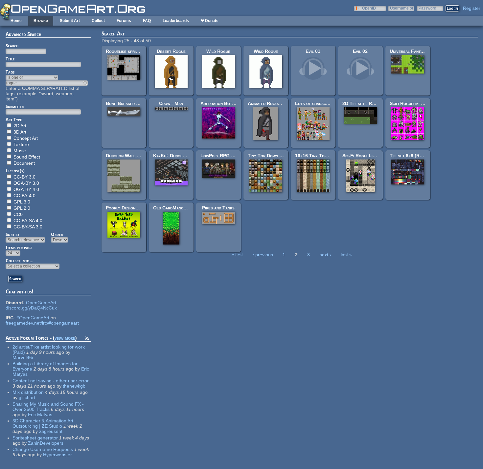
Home (16, 20)
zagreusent (50, 431)
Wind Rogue (266, 51)
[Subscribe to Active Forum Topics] (87, 339)
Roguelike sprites (124, 51)
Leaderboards (176, 20)
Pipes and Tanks (218, 207)
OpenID (369, 8)
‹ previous (262, 254)
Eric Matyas (40, 414)
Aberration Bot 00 (219, 103)
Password (427, 8)
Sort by (12, 234)
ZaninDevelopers (45, 443)
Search (12, 45)
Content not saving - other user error (50, 380)
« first (237, 254)
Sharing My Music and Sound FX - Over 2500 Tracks (48, 406)
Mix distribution (28, 392)
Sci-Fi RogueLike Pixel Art (370, 155)
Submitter (15, 106)
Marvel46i (22, 357)
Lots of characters (315, 103)
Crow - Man (171, 103)
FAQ (147, 20)
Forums (124, 20)
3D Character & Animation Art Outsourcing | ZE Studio (42, 423)
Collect (98, 20)
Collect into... (20, 260)
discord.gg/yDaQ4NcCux (31, 307)
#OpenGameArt (32, 317)
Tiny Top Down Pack (268, 155)
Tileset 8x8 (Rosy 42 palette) (420, 155)
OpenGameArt (41, 302)
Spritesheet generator (35, 437)
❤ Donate (209, 20)
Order (57, 234)
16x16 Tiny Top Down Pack (323, 155)
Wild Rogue (218, 51)
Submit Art (70, 20)
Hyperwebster (57, 454)
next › (325, 254)
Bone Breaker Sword (127, 103)
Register (471, 8)
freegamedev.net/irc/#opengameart (42, 323)
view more (65, 338)
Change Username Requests (42, 449)
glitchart (27, 397)
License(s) (15, 170)
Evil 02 (360, 51)
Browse (41, 20)
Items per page (19, 247)
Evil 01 (313, 51)
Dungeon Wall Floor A (129, 155)
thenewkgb (74, 386)
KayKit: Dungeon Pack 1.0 (180, 155)
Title (10, 58)
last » (346, 254)
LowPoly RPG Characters (227, 155)
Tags (10, 72)
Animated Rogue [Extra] (272, 103)
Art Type (14, 119)
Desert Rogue (171, 51)
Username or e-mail (401, 8)
